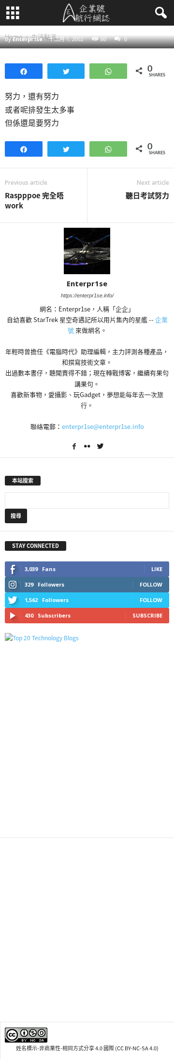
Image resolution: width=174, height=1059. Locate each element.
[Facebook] (74, 447)
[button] (159, 13)
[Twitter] (100, 447)
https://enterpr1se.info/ (87, 295)
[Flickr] (87, 447)
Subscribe (147, 615)
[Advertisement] (87, 740)
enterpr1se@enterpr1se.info (103, 426)
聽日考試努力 (147, 196)
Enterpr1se (28, 39)
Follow (151, 584)
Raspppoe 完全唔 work (34, 201)
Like (156, 569)
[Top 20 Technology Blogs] (87, 638)
